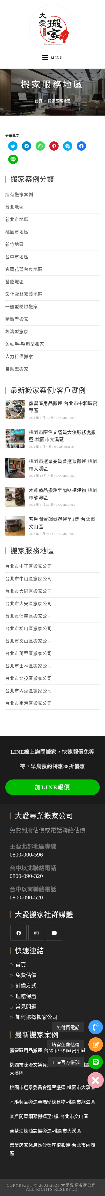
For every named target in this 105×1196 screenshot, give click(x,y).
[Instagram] (36, 933)
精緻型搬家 (17, 319)
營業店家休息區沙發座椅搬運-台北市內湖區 (52, 1149)
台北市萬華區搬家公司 (28, 653)
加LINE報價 (52, 787)
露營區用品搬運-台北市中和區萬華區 (48, 1050)
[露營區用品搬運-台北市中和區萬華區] (15, 409)
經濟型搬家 (17, 331)
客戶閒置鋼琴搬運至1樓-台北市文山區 (49, 1116)
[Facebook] (18, 933)
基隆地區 (14, 282)
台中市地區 (17, 257)
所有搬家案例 (19, 194)
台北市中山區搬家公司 (28, 578)
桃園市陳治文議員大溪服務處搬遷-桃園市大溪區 (52, 1069)
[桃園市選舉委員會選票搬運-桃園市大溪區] (15, 468)
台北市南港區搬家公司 (28, 703)
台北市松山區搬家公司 (28, 628)
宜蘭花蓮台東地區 (24, 269)
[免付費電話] (95, 1027)
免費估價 (25, 975)
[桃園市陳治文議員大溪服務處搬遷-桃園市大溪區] (15, 438)
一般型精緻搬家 (21, 306)
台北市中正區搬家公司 (28, 566)
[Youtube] (54, 933)
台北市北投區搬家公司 (28, 678)
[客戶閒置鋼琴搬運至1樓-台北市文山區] (15, 526)
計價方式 (25, 986)
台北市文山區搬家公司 (28, 641)
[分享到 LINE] (13, 159)
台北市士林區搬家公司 (28, 666)
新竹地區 (14, 244)
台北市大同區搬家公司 (28, 591)
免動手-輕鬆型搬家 (24, 344)
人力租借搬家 (19, 356)
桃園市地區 (17, 232)
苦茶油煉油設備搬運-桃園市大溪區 (45, 1131)
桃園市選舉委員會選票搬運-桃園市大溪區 (52, 1087)
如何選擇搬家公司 (36, 1017)
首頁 (20, 965)
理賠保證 (25, 996)
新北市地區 (17, 219)
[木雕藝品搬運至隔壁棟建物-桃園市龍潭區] (15, 497)
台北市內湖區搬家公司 (28, 691)
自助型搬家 (17, 369)
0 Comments (65, 417)
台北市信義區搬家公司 (28, 616)
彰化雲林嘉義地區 (24, 294)
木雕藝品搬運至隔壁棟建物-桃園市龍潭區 (52, 1102)
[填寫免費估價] (95, 1044)
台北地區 (14, 207)
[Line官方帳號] (95, 1062)
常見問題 (25, 1007)
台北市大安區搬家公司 (28, 603)
